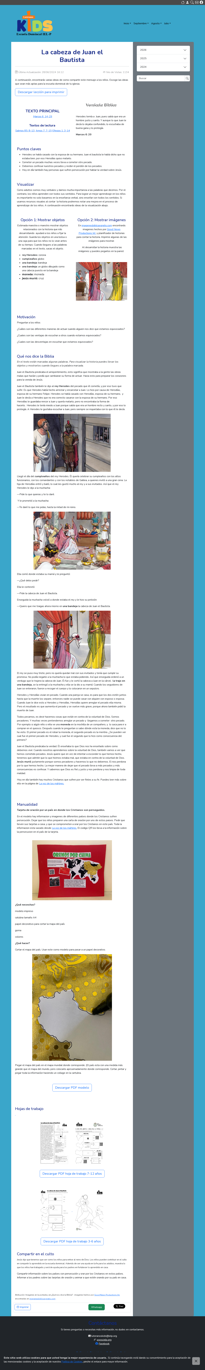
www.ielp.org (104, 1340)
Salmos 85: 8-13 (25, 130)
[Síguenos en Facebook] (201, 2)
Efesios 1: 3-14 (61, 130)
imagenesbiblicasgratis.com (97, 225)
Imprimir (24, 1307)
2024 (143, 67)
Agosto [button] (155, 23)
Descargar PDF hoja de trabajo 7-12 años (72, 1173)
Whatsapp (96, 1307)
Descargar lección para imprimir (41, 92)
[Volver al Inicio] (182, 2)
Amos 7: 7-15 (44, 130)
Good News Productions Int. (107, 1295)
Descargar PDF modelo (72, 1087)
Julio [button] (166, 23)
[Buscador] (192, 2)
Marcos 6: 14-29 (42, 116)
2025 (143, 58)
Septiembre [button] (140, 23)
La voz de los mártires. (51, 783)
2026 (143, 50)
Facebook (104, 1343)
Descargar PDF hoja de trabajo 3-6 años (72, 1241)
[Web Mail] (196, 2)
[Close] (196, 1361)
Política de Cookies (71, 1361)
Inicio (126, 23)
